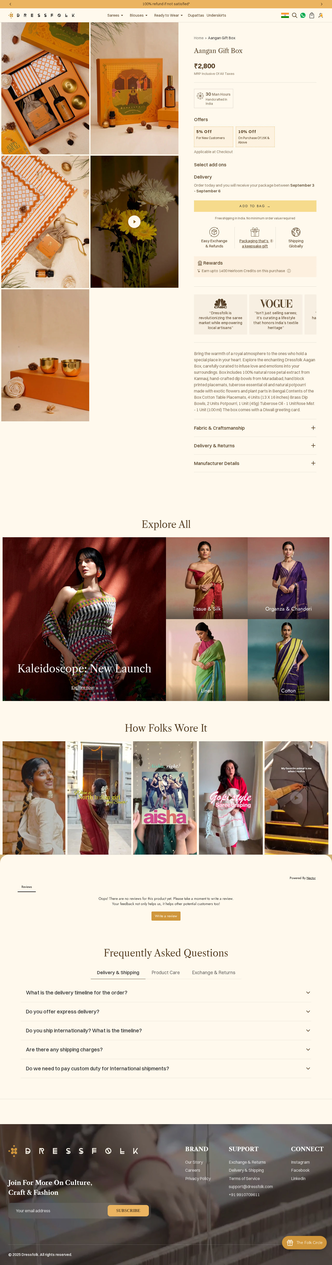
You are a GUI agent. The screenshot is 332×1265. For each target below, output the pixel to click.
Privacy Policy (198, 1178)
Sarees (113, 15)
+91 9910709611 (244, 1194)
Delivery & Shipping (246, 1170)
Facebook (300, 1170)
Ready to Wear (166, 15)
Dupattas (196, 15)
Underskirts (216, 15)
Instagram (300, 1162)
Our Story (194, 1162)
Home (199, 38)
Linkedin (298, 1178)
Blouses (137, 15)
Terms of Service (244, 1178)
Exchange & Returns (247, 1162)
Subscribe (128, 1210)
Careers (192, 1170)
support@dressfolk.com (251, 1186)
